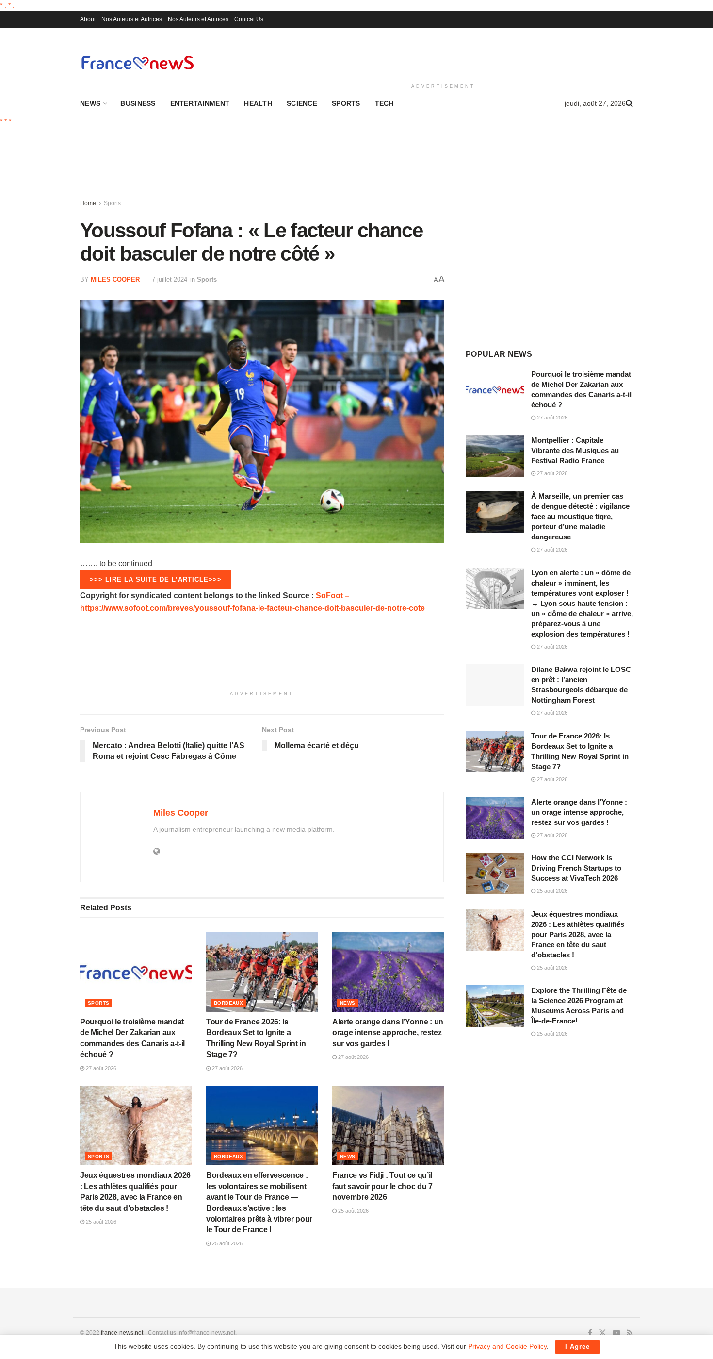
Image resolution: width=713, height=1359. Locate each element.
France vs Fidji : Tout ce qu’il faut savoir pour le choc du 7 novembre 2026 (382, 1186)
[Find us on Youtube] (616, 1333)
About (88, 19)
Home (88, 203)
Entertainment (200, 103)
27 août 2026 (100, 1068)
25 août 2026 (100, 1222)
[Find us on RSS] (630, 1333)
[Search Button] (629, 103)
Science (302, 103)
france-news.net (122, 1332)
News (90, 103)
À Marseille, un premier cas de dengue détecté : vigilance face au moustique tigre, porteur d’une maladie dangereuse (580, 516)
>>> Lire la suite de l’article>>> (156, 579)
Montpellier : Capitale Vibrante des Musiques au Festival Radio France (575, 450)
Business (137, 103)
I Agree (577, 1346)
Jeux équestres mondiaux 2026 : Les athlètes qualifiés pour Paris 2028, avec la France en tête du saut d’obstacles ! (577, 934)
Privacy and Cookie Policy (507, 1346)
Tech (384, 103)
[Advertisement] (443, 54)
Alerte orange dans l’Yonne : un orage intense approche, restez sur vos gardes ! (387, 1033)
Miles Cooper (115, 279)
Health (258, 103)
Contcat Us (248, 19)
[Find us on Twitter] (602, 1333)
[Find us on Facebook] (590, 1333)
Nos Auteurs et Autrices (131, 19)
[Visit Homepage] (137, 62)
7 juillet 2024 (169, 279)
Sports (346, 103)
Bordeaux (228, 1003)
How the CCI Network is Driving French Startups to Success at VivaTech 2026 (576, 868)
